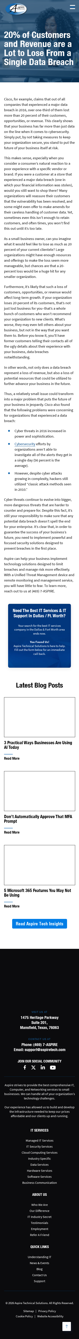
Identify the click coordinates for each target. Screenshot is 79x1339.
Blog (39, 1269)
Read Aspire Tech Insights (39, 924)
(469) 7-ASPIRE (45, 1044)
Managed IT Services (39, 1140)
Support (39, 1281)
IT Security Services (39, 1146)
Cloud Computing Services (40, 1152)
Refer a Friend (39, 1235)
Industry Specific (39, 1158)
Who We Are (39, 1205)
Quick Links (39, 1247)
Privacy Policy (47, 1311)
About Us (39, 1194)
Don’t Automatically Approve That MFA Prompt (38, 819)
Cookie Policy (24, 1316)
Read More (11, 758)
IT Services (39, 1130)
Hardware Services (39, 1171)
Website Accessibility (50, 1316)
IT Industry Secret (39, 1217)
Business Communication (39, 1183)
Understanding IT (39, 1257)
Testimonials (39, 1223)
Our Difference (39, 1211)
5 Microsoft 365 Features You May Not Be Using (37, 892)
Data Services (39, 1164)
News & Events (39, 1263)
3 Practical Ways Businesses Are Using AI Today (38, 745)
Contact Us (39, 1275)
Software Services (39, 1177)
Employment (39, 1229)
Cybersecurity (25, 444)
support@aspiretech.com (45, 1049)
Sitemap (28, 1311)
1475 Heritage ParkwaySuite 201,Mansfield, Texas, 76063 (39, 1022)
